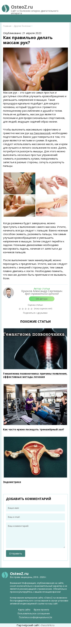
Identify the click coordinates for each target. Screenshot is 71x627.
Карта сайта (24, 609)
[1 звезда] (20, 309)
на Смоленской (40, 133)
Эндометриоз (12, 482)
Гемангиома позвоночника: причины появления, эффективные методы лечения (35, 375)
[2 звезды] (23, 309)
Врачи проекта (41, 609)
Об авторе (42, 298)
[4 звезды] (29, 309)
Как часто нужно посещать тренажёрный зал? (33, 429)
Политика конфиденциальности (35, 617)
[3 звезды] (26, 309)
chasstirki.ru (47, 625)
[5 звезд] (32, 309)
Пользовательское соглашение (34, 613)
